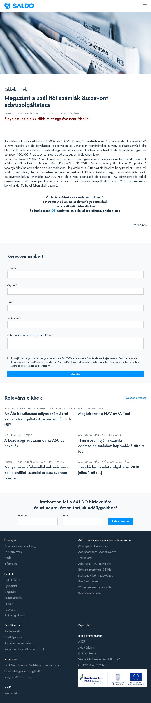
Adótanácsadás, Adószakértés (97, 552)
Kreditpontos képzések (18, 643)
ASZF (81, 642)
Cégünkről (10, 592)
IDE (53, 211)
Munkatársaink (13, 598)
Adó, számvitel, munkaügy (20, 546)
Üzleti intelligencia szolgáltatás (23, 671)
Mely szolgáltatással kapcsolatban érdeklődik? (30, 335)
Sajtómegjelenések (16, 615)
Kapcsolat (10, 609)
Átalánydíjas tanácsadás (93, 546)
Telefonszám (14, 318)
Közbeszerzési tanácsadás (94, 587)
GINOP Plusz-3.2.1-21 (92, 665)
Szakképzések (13, 637)
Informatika (11, 564)
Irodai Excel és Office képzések (24, 649)
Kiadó (7, 558)
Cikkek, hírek (15, 89)
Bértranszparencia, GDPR (94, 570)
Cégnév (12, 285)
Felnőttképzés (13, 552)
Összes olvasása (136, 398)
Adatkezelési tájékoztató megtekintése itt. (30, 365)
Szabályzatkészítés (90, 593)
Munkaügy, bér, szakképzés (95, 575)
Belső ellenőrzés (88, 581)
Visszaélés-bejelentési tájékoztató (99, 659)
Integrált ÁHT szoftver (18, 677)
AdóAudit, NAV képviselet (94, 564)
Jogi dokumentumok (90, 636)
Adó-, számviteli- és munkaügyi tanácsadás (104, 540)
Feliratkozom (120, 521)
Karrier (8, 603)
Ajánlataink (10, 586)
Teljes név (13, 268)
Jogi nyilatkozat (87, 653)
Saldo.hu (9, 574)
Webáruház (11, 693)
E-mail (11, 302)
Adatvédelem (86, 647)
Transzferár (85, 558)
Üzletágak (10, 540)
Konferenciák (12, 631)
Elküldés (75, 374)
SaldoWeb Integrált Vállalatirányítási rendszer (32, 665)
